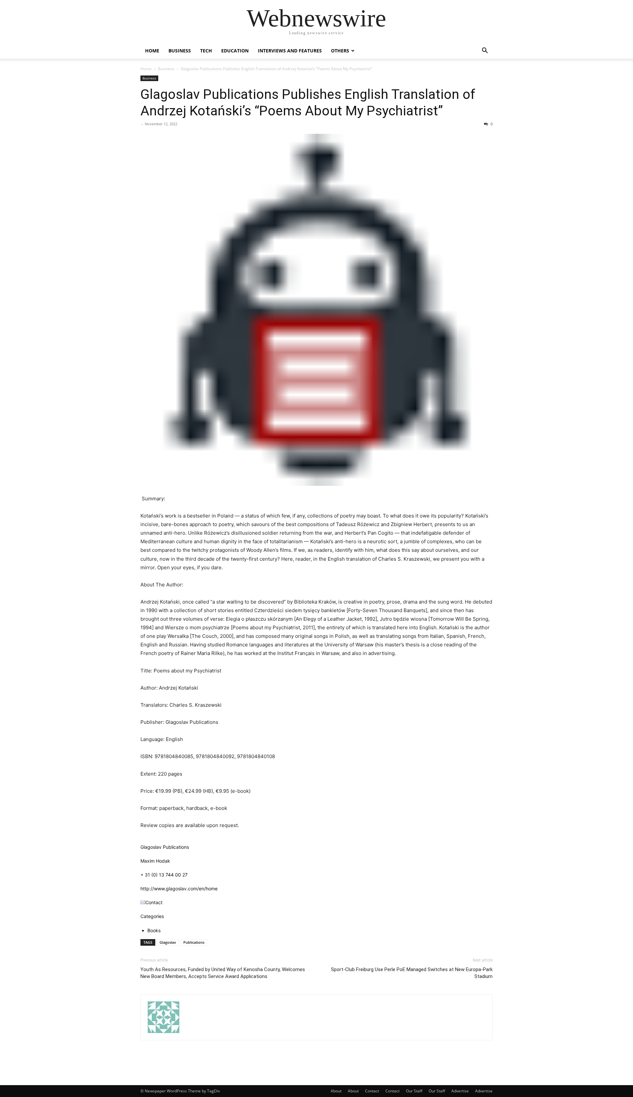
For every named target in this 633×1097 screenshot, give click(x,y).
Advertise (460, 1091)
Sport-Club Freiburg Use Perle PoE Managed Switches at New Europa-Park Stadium (412, 972)
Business (179, 50)
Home (152, 50)
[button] (485, 51)
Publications (193, 942)
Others (340, 50)
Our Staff (414, 1091)
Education (235, 50)
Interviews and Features (290, 50)
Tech (206, 50)
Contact (372, 1091)
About (336, 1091)
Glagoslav (168, 942)
